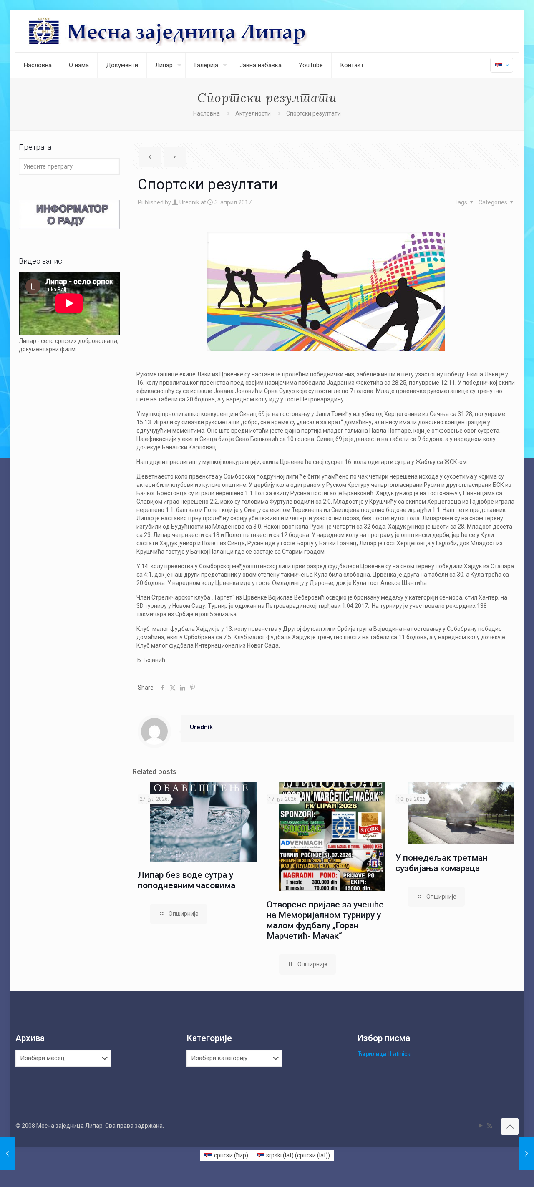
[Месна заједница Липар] (199, 31)
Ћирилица (372, 1054)
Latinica (400, 1054)
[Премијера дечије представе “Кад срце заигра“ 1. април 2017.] (7, 1153)
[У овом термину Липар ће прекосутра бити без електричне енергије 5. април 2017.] (526, 1153)
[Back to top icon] (510, 1126)
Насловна (206, 113)
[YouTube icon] (481, 1125)
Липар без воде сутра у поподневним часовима (186, 880)
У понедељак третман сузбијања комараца (441, 863)
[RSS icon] (489, 1125)
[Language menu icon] (501, 65)
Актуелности (253, 113)
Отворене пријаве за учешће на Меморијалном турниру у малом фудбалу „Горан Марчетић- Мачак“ (325, 920)
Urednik (189, 202)
